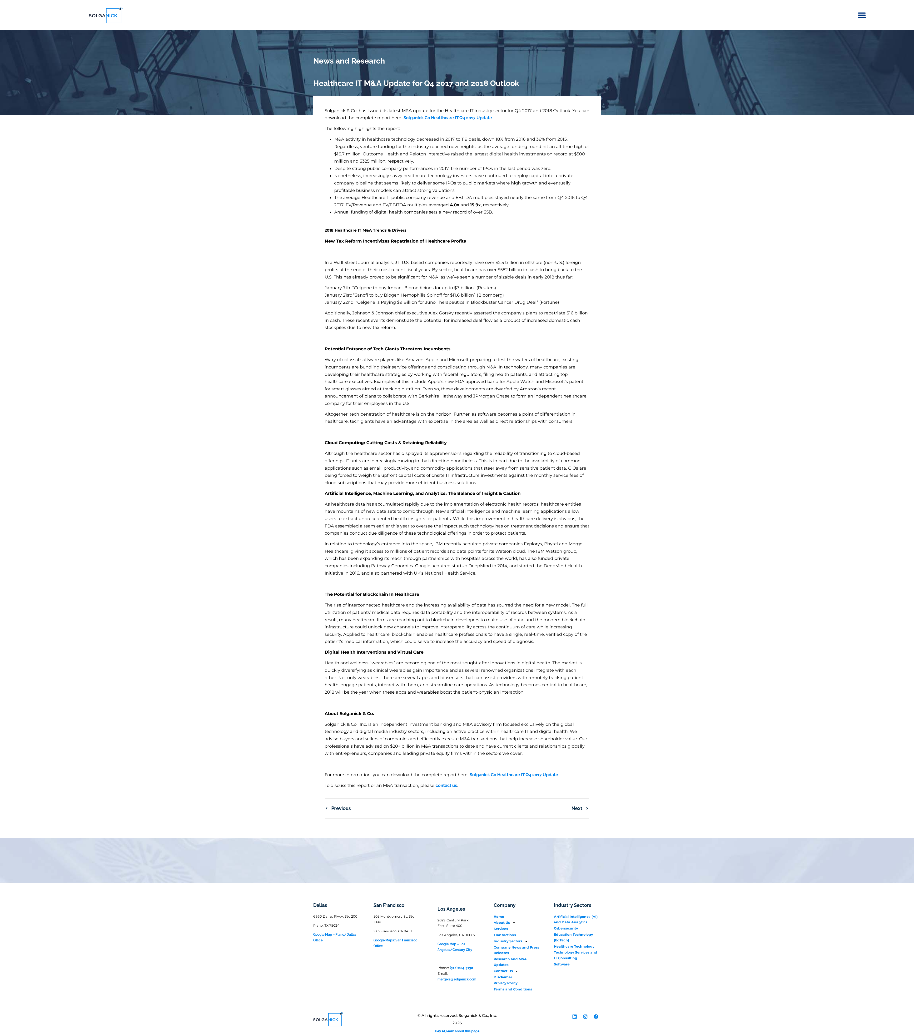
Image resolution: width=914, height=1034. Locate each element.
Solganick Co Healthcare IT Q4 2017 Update (447, 117)
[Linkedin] (574, 1016)
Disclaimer (503, 977)
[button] (861, 15)
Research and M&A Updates (510, 962)
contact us (446, 785)
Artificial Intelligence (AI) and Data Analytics (576, 920)
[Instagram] (585, 1016)
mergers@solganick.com (456, 979)
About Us (502, 922)
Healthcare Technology (574, 946)
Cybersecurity (566, 928)
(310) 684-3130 (461, 968)
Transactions (505, 935)
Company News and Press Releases (516, 950)
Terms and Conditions (513, 989)
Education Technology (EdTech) (573, 937)
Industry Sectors (508, 941)
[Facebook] (596, 1016)
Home (499, 917)
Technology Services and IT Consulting (575, 955)
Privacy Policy (505, 983)
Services (501, 929)
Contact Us (503, 971)
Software (562, 964)
